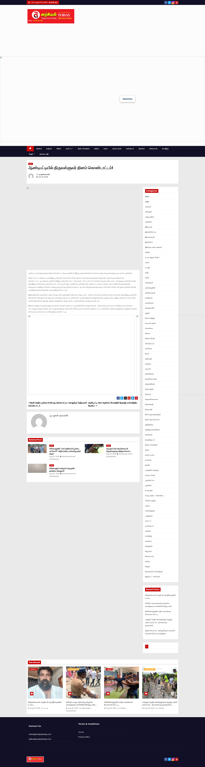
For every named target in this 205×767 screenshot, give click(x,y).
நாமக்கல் (148, 460)
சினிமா (59, 149)
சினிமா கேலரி (150, 338)
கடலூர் (147, 267)
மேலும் (31, 154)
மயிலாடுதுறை (150, 511)
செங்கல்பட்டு (149, 343)
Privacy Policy (84, 737)
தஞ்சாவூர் (148, 359)
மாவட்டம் (69, 149)
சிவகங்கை (149, 328)
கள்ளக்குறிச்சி (150, 288)
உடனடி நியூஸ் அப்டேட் (152, 257)
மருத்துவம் (149, 516)
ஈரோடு (147, 252)
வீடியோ (96, 149)
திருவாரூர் (148, 409)
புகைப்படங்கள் (117, 149)
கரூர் (147, 272)
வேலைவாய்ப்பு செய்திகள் (154, 571)
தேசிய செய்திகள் (84, 149)
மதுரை (147, 506)
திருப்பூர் (148, 394)
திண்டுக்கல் (149, 374)
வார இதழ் (165, 149)
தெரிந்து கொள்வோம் (152, 429)
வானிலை (148, 541)
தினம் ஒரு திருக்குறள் (153, 414)
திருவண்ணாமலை (151, 399)
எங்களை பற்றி (44, 154)
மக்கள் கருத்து (150, 500)
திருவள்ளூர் (149, 404)
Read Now (127, 99)
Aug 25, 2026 (54, 456)
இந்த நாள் (148, 227)
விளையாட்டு (153, 149)
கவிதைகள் (149, 283)
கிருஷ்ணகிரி (149, 308)
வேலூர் (147, 566)
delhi (147, 196)
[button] (3, 99)
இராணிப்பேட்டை (151, 232)
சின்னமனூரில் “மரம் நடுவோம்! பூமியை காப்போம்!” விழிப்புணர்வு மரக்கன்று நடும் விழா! (65, 451)
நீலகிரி (147, 465)
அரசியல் (39, 149)
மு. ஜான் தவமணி (44, 174)
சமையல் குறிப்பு (150, 323)
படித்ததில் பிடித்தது (152, 470)
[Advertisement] (102, 40)
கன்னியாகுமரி (150, 293)
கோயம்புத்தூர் (150, 318)
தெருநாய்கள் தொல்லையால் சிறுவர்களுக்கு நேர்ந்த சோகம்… (118, 449)
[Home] (30, 148)
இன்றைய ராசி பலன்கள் (153, 247)
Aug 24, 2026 (54, 474)
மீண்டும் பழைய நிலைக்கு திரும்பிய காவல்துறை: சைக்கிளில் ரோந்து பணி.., (81, 703)
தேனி (30, 164)
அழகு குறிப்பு (149, 217)
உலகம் (106, 149)
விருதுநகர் (148, 546)
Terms (81, 732)
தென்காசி (148, 435)
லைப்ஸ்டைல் (130, 149)
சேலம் (147, 353)
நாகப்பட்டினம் (149, 455)
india (147, 201)
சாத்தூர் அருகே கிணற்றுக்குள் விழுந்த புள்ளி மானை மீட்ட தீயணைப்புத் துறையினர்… (158, 622)
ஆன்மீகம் (141, 149)
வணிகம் (148, 531)
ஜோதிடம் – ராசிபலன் (152, 576)
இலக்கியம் (149, 242)
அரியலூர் (148, 212)
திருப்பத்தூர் (149, 389)
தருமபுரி (148, 369)
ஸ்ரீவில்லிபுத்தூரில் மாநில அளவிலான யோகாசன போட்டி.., (118, 703)
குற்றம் (147, 313)
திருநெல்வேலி (150, 384)
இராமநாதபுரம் (150, 237)
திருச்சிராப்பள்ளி (151, 379)
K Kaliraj (122, 708)
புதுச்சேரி (148, 485)
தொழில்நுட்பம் (150, 440)
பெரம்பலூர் (149, 490)
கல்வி (147, 277)
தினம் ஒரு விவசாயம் (152, 419)
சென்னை (148, 348)
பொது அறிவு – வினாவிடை (154, 495)
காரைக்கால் (149, 303)
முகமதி (45, 708)
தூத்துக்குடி (149, 424)
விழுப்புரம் (148, 551)
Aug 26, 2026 (35, 708)
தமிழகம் (49, 149)
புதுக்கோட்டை (150, 480)
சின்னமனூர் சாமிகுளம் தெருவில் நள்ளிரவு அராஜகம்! (62, 469)
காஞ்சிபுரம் (149, 298)
